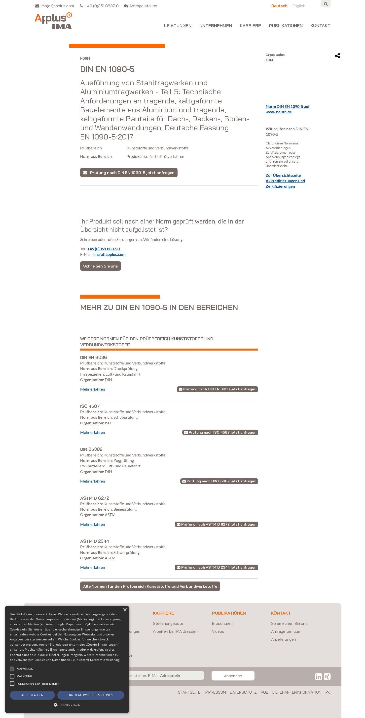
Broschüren (222, 623)
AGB (264, 692)
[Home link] (53, 20)
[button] (12, 669)
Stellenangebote (168, 623)
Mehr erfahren (92, 389)
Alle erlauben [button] (32, 695)
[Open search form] (325, 3)
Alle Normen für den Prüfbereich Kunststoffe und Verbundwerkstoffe (150, 586)
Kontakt (320, 25)
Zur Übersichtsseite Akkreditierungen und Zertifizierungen (285, 181)
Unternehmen (215, 25)
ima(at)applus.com (109, 254)
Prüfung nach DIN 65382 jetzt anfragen (221, 481)
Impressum (215, 692)
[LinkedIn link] (318, 676)
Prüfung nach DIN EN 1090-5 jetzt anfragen (131, 172)
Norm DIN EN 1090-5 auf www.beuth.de (288, 109)
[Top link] (325, 693)
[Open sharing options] (337, 56)
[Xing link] (327, 676)
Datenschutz (243, 692)
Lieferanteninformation (296, 692)
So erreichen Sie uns (289, 623)
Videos (218, 631)
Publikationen (286, 25)
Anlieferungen (283, 639)
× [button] (125, 610)
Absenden (233, 675)
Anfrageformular (285, 631)
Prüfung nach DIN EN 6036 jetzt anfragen (219, 389)
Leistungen (177, 25)
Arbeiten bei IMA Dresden (175, 631)
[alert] (67, 659)
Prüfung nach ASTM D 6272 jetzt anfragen (218, 524)
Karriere (250, 25)
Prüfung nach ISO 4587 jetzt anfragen (222, 432)
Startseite (189, 692)
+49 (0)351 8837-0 (103, 248)
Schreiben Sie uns (100, 266)
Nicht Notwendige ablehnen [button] (91, 695)
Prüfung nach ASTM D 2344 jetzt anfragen (218, 567)
